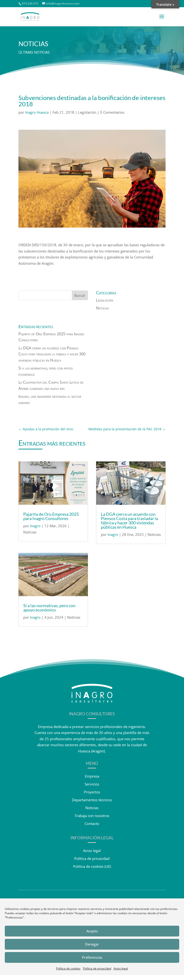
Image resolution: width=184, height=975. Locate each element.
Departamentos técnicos (92, 799)
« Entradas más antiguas (38, 636)
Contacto (92, 823)
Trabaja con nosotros (92, 815)
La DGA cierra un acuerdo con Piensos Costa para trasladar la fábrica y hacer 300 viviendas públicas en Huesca (52, 354)
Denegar (92, 944)
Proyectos (92, 792)
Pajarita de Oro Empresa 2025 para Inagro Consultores (51, 516)
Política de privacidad (97, 968)
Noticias (102, 308)
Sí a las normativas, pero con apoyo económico (49, 607)
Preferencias (92, 957)
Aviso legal (121, 968)
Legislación (87, 112)
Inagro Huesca (37, 112)
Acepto (92, 931)
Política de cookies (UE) (92, 866)
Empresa (92, 776)
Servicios (92, 784)
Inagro (35, 525)
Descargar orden (32, 272)
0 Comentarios (112, 112)
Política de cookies (68, 968)
